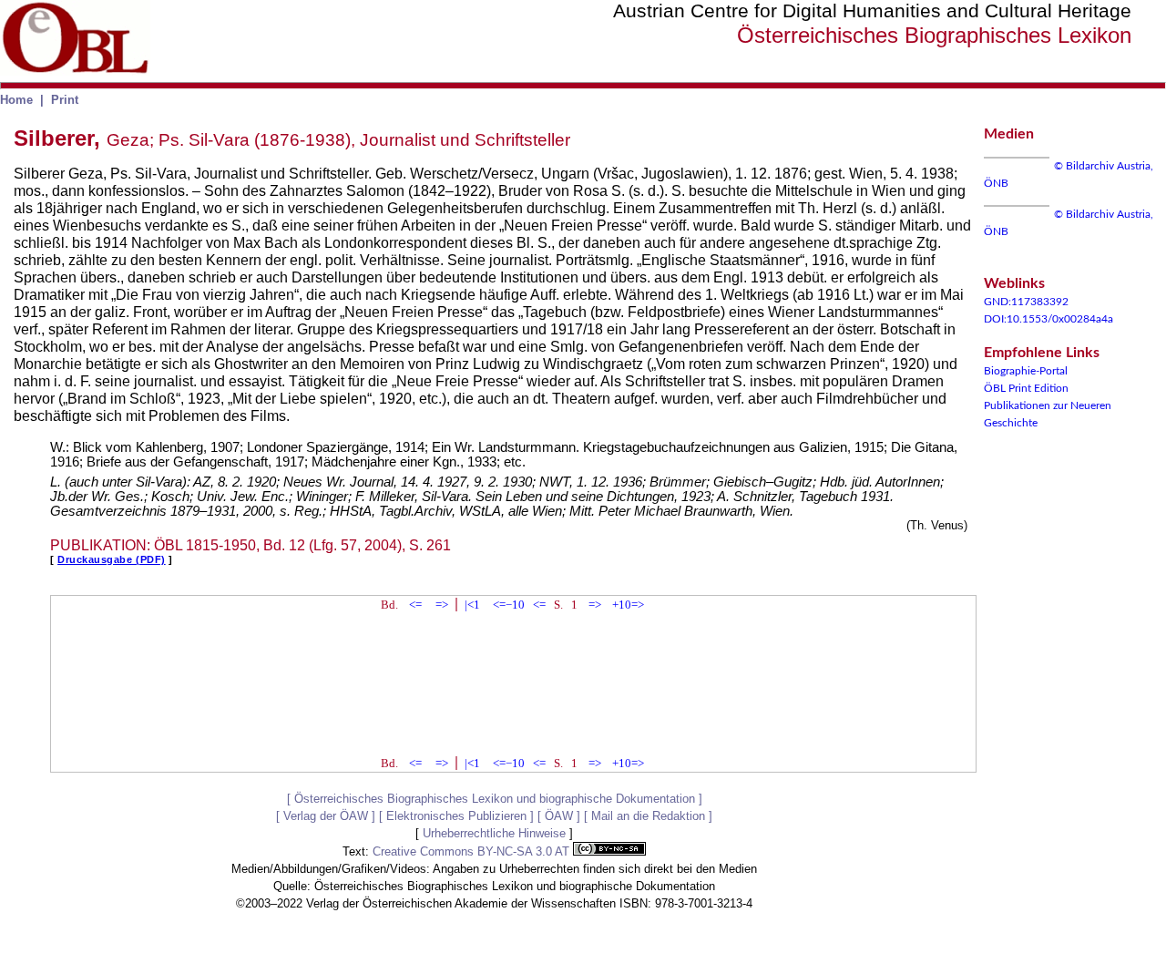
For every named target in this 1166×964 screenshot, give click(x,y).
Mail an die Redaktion (648, 816)
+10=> (628, 604)
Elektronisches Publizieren (456, 816)
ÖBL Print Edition (1026, 388)
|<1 (472, 604)
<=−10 (509, 604)
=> (441, 604)
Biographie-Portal (1026, 370)
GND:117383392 (1026, 301)
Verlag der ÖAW (325, 816)
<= (415, 604)
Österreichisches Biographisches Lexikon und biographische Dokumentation (494, 798)
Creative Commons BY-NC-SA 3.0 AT (473, 851)
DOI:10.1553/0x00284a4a (1048, 318)
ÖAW (559, 816)
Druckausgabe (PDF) (111, 559)
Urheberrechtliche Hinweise (494, 833)
